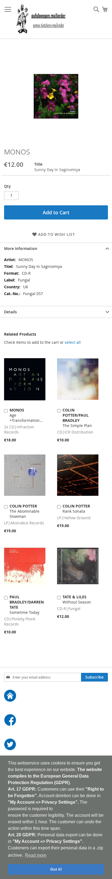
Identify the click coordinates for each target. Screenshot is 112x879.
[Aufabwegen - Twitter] (56, 745)
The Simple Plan (77, 417)
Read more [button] (35, 855)
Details (10, 311)
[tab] (56, 248)
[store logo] (41, 19)
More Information (20, 248)
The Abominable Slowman (24, 511)
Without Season (77, 599)
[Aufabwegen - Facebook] (56, 720)
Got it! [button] (56, 869)
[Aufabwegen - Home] (56, 696)
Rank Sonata (76, 508)
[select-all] (73, 342)
